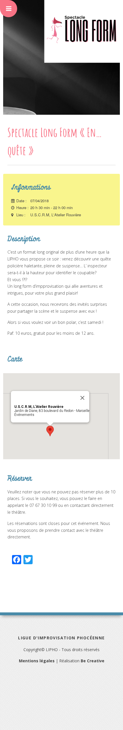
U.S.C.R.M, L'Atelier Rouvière (55, 214)
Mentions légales (37, 660)
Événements (24, 415)
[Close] (82, 398)
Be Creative (92, 660)
